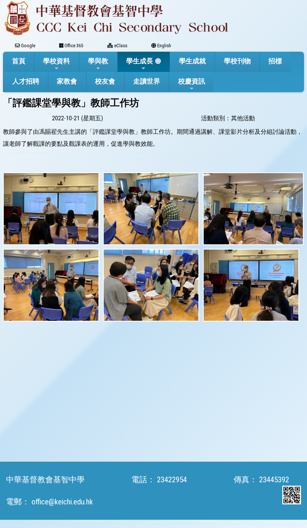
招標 (275, 61)
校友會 (105, 81)
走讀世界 (146, 81)
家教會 (67, 81)
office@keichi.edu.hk (62, 501)
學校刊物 (237, 61)
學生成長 (139, 61)
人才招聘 (25, 81)
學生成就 (192, 61)
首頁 (18, 61)
